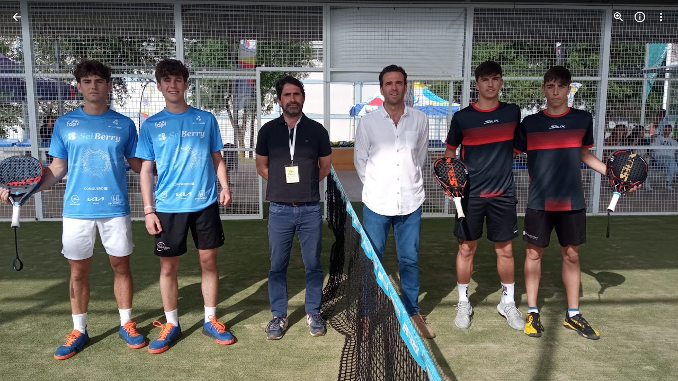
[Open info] (639, 17)
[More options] (661, 17)
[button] (29, 190)
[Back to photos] (17, 17)
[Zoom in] (618, 17)
